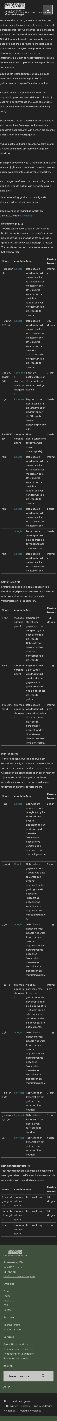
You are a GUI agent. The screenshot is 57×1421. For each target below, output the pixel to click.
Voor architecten (13, 1329)
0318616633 (10, 1271)
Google (18, 268)
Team (7, 1295)
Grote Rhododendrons (16, 1344)
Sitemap (11, 1410)
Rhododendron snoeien (16, 1358)
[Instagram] (5, 1386)
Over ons (9, 1291)
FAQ (6, 1305)
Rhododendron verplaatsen (19, 1353)
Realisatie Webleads (30, 1410)
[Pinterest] (9, 1386)
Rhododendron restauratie (18, 1349)
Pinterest (19, 399)
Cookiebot (26, 215)
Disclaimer (12, 1406)
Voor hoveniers (12, 1324)
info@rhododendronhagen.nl (19, 1276)
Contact (8, 1309)
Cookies (25, 1406)
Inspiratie (9, 1300)
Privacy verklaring (42, 1406)
